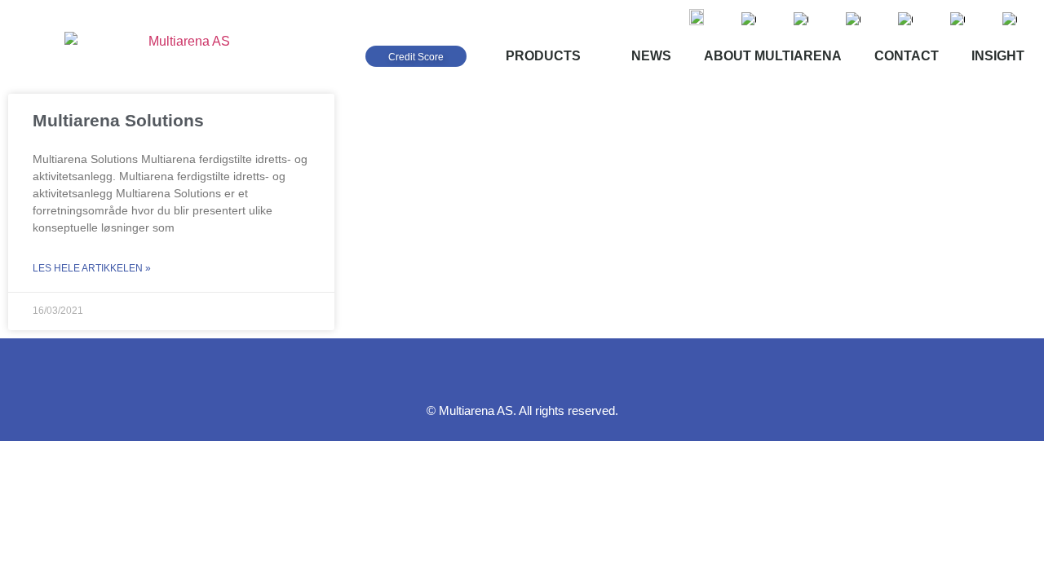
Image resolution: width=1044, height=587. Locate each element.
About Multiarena (773, 56)
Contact (906, 56)
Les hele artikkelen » (92, 268)
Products (543, 56)
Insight (997, 56)
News (651, 56)
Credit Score (416, 57)
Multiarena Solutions (118, 120)
